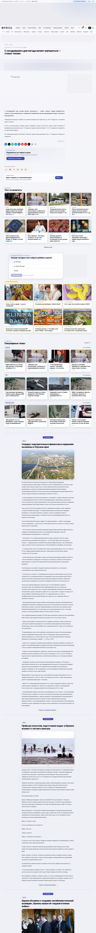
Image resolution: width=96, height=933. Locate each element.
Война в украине (54, 31)
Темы (3, 31)
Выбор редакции (58, 27)
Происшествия (18, 31)
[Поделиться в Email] (32, 144)
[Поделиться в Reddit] (22, 144)
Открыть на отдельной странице (48, 710)
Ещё (72, 27)
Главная (18, 27)
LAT (93, 27)
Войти (89, 1)
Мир (40, 27)
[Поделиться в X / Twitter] (9, 144)
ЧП (12, 31)
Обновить (87, 342)
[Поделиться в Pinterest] (25, 144)
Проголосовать (16, 275)
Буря (91, 31)
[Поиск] (79, 27)
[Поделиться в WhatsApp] (12, 144)
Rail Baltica (72, 31)
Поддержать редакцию (79, 1)
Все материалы (87, 347)
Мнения (67, 27)
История (40, 31)
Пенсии (7, 31)
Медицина (85, 31)
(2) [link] (35, 214)
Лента (23, 27)
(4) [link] (9, 214)
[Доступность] (93, 1)
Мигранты (79, 31)
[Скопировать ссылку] (35, 144)
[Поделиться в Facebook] (5, 144)
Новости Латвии (32, 27)
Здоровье (34, 31)
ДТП (67, 31)
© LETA (24, 47)
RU (89, 27)
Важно (11, 44)
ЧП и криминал (47, 27)
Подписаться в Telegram (15, 158)
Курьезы (62, 31)
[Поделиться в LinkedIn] (19, 144)
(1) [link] (63, 212)
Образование (26, 31)
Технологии (46, 31)
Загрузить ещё (48, 247)
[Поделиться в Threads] (29, 144)
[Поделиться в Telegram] (15, 144)
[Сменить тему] (85, 27)
